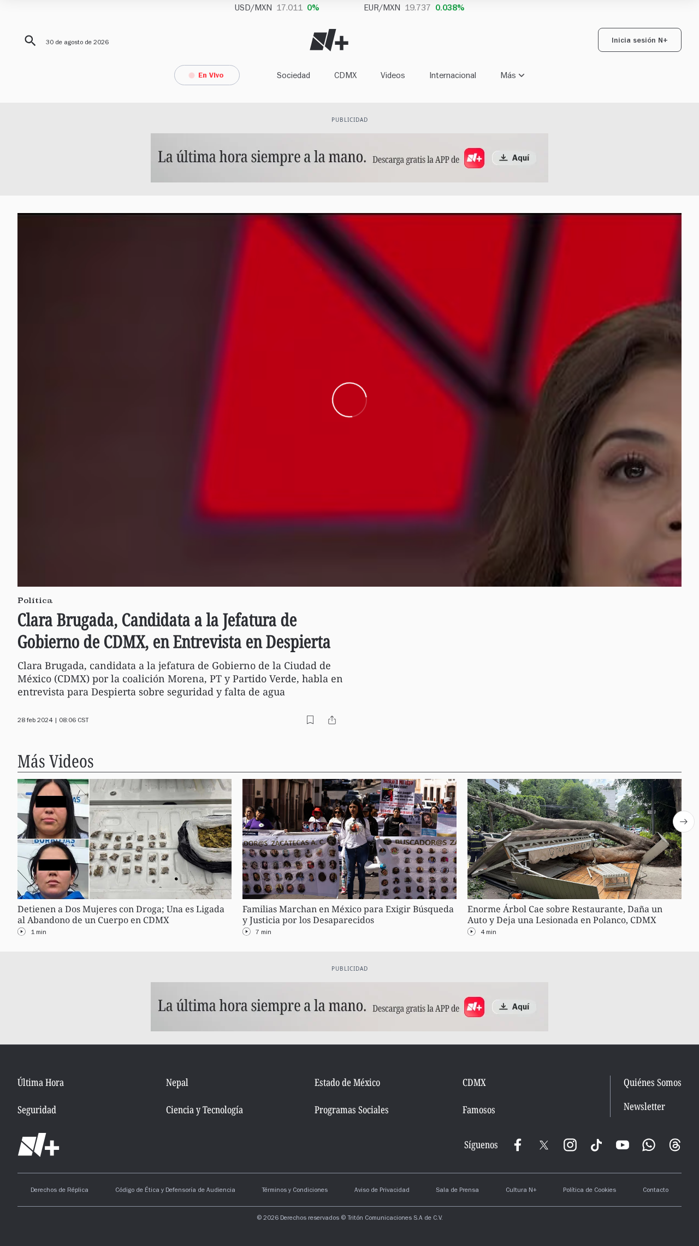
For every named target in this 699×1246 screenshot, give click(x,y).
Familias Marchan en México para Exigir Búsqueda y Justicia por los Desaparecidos (348, 914)
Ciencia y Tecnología (204, 1109)
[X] (543, 1144)
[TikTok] (596, 1144)
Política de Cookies (589, 1191)
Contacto (655, 1191)
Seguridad (36, 1109)
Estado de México (347, 1082)
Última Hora (40, 1082)
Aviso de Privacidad (382, 1191)
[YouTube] (622, 1144)
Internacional (452, 75)
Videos (393, 75)
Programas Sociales (352, 1109)
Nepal (177, 1082)
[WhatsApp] (648, 1144)
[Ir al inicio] (38, 1145)
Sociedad (293, 75)
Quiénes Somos (653, 1082)
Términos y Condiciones (295, 1191)
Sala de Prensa (457, 1191)
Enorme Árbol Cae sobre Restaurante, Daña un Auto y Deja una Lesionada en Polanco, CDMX (564, 914)
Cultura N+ (521, 1191)
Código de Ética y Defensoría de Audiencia (175, 1191)
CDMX (345, 75)
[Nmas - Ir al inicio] (329, 40)
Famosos (479, 1109)
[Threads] (675, 1144)
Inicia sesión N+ (640, 41)
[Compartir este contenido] (332, 720)
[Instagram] (570, 1144)
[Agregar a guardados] (310, 720)
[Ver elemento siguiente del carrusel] (684, 821)
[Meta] (517, 1144)
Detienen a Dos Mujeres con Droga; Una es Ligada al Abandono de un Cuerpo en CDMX (120, 914)
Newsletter (644, 1106)
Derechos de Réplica (59, 1191)
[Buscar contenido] (28, 41)
